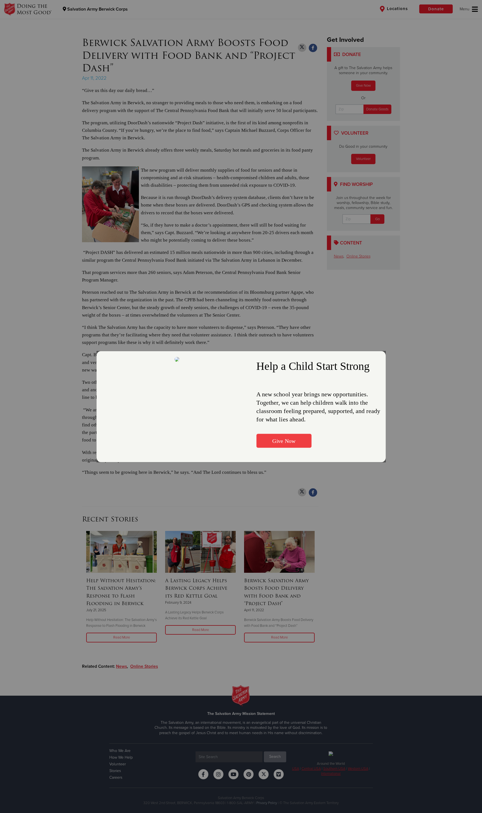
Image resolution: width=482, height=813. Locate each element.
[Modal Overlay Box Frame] (241, 406)
